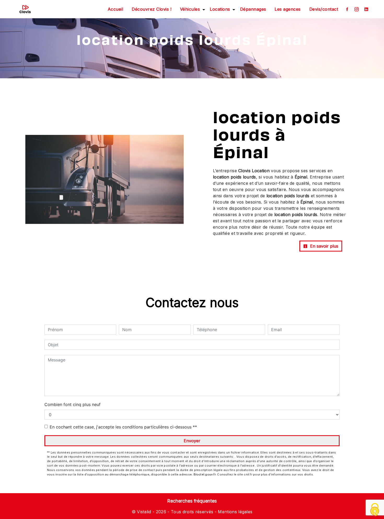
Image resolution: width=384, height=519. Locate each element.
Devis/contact (323, 9)
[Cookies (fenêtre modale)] (375, 510)
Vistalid (144, 511)
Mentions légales (234, 511)
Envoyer (192, 440)
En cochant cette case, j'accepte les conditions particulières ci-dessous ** (123, 426)
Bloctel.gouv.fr (205, 474)
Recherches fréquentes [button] (192, 501)
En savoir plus (323, 246)
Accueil (115, 9)
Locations (220, 9)
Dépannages (253, 9)
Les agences (288, 9)
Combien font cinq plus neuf (72, 404)
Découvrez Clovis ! (151, 9)
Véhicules (190, 9)
